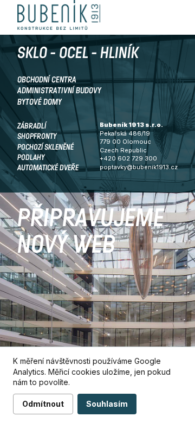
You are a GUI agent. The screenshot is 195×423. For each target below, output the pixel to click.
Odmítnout (43, 403)
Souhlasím (107, 403)
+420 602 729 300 (128, 158)
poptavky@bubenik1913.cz (139, 167)
